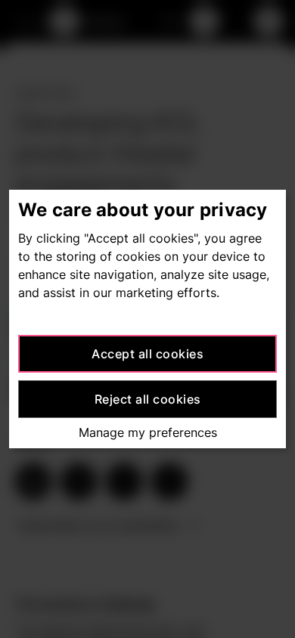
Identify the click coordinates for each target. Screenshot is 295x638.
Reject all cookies (148, 399)
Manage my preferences (148, 432)
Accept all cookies (147, 353)
